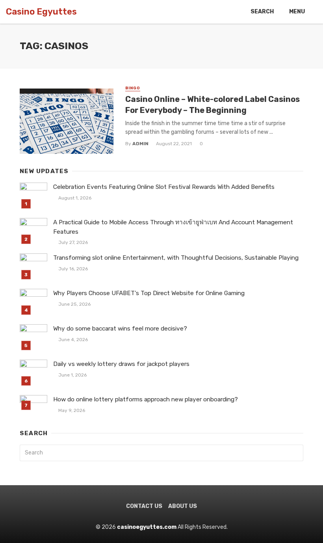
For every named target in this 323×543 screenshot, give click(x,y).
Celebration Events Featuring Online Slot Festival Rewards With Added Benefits (164, 186)
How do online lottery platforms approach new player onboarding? (145, 399)
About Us (182, 506)
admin (140, 143)
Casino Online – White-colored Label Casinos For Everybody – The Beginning (212, 104)
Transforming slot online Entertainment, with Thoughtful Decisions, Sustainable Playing (176, 257)
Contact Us (144, 506)
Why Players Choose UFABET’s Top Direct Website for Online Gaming (149, 293)
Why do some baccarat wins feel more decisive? (120, 328)
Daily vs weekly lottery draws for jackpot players (121, 364)
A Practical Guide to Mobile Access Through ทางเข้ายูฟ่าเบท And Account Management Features (173, 227)
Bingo (132, 88)
